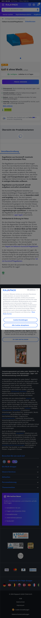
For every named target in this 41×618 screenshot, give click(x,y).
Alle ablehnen (31, 290)
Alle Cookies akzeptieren (20, 325)
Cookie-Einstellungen (20, 320)
